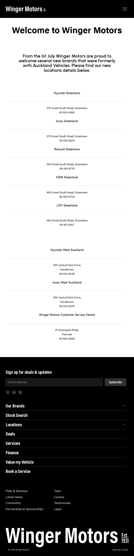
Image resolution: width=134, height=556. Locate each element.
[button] (115, 382)
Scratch (124, 549)
